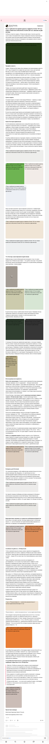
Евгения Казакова (13, 25)
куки (10, 738)
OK (45, 738)
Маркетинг (11, 26)
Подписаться (40, 25)
